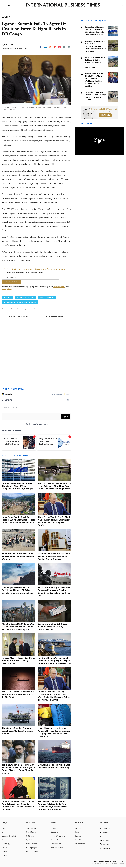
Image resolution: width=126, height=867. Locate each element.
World (4, 828)
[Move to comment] (69, 47)
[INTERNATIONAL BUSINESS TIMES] (63, 5)
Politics (4, 848)
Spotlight (29, 840)
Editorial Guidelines (54, 316)
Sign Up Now (105, 115)
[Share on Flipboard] (55, 47)
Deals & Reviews (32, 851)
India (77, 832)
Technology (6, 844)
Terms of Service (59, 287)
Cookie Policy (56, 844)
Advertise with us (57, 848)
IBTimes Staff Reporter (13, 45)
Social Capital (31, 832)
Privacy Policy (7, 289)
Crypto (4, 851)
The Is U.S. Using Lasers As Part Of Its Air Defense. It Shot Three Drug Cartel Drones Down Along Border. (54, 486)
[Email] (64, 47)
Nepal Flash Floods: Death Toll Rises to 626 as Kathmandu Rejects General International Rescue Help (18, 520)
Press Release (31, 844)
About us (54, 828)
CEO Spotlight (31, 848)
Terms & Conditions (58, 836)
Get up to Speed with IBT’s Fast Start (103, 109)
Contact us (55, 832)
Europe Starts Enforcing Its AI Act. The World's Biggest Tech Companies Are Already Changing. (18, 486)
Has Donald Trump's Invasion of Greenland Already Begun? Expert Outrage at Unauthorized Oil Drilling (54, 660)
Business (5, 840)
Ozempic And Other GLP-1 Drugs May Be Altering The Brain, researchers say (53, 627)
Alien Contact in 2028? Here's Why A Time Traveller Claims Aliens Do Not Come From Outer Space (18, 627)
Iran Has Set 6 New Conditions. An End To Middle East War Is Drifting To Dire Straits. (18, 694)
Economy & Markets (9, 836)
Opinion (4, 855)
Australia (78, 828)
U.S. (3, 832)
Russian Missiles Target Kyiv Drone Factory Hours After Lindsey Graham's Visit (18, 660)
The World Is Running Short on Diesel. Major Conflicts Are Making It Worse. (18, 731)
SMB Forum (30, 836)
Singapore (78, 836)
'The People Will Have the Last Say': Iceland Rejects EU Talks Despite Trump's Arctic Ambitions (17, 590)
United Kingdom (81, 840)
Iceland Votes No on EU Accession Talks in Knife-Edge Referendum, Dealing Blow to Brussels (54, 556)
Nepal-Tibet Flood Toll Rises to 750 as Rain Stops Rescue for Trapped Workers (18, 556)
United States (80, 844)
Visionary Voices (32, 828)
